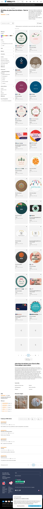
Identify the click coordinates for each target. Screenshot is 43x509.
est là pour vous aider (6, 477)
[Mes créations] (30, 1)
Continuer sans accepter (17, 496)
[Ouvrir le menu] (2, 2)
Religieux (16, 389)
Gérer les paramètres (20, 505)
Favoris (40, 23)
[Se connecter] (37, 1)
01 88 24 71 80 (4, 503)
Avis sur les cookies (30, 503)
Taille (2, 48)
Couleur (2, 33)
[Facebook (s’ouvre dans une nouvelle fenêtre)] (15, 490)
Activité (2, 56)
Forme (2, 39)
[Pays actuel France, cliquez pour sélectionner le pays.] (39, 490)
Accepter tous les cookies (34, 505)
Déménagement (17, 387)
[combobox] (19, 1)
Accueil (8, 503)
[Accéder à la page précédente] (28, 465)
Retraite (30, 385)
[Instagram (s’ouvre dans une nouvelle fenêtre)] (17, 490)
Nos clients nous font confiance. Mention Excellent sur (24, 487)
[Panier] (41, 1)
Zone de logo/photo (4, 98)
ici (34, 4)
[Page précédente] (18, 355)
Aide (16, 472)
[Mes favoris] (34, 1)
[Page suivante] (38, 355)
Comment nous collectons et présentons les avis (6, 398)
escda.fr (3, 492)
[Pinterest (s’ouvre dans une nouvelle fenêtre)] (20, 490)
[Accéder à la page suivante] (41, 465)
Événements (3, 69)
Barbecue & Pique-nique (19, 385)
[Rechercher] (22, 2)
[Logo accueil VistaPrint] (10, 1)
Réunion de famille (32, 387)
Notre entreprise (18, 475)
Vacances (30, 389)
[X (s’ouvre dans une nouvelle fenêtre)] (18, 490)
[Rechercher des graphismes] (13, 23)
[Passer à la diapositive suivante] (41, 402)
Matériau (2, 51)
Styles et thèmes (4, 86)
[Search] (29, 419)
